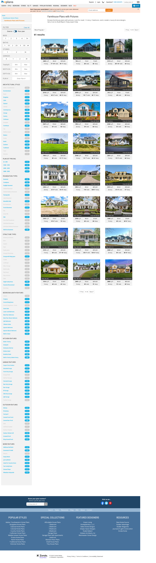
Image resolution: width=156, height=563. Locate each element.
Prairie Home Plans (17, 537)
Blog (70, 6)
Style (9, 6)
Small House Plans (52, 542)
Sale (74, 6)
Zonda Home (122, 531)
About (83, 510)
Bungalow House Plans (17, 524)
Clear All (26, 28)
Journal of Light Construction (123, 529)
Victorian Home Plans (17, 544)
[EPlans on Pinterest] (110, 503)
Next (136, 30)
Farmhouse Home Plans (10, 18)
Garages (35, 6)
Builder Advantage (122, 524)
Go (138, 2)
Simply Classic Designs (87, 529)
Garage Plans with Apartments (52, 535)
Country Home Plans (18, 531)
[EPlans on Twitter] (106, 503)
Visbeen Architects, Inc (87, 533)
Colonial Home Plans (18, 529)
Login (98, 2)
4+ (28, 45)
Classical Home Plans (17, 527)
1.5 (9, 45)
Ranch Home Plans (17, 540)
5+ (27, 38)
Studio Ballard (87, 531)
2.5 (16, 45)
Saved (137, 6)
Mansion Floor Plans (52, 540)
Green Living (87, 522)
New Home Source (122, 522)
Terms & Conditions (47, 11)
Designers (64, 6)
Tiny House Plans (52, 544)
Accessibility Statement (96, 556)
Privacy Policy (60, 11)
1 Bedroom (52, 524)
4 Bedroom (52, 531)
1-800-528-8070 (117, 2)
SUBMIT (109, 10)
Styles (57, 510)
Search (3, 6)
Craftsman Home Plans (17, 533)
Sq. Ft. (29, 6)
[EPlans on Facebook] (102, 503)
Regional (56, 6)
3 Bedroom (52, 529)
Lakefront (52, 537)
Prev (127, 30)
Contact (89, 510)
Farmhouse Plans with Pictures (14, 20)
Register (91, 2)
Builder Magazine (123, 527)
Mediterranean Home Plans (17, 535)
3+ (25, 52)
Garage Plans (52, 533)
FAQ (77, 510)
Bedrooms (16, 6)
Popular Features (46, 6)
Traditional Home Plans (18, 542)
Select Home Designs (88, 527)
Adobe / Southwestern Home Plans (17, 522)
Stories (23, 6)
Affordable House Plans (53, 522)
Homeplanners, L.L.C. (88, 524)
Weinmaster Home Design (88, 535)
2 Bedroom (52, 527)
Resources (64, 510)
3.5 (24, 45)
